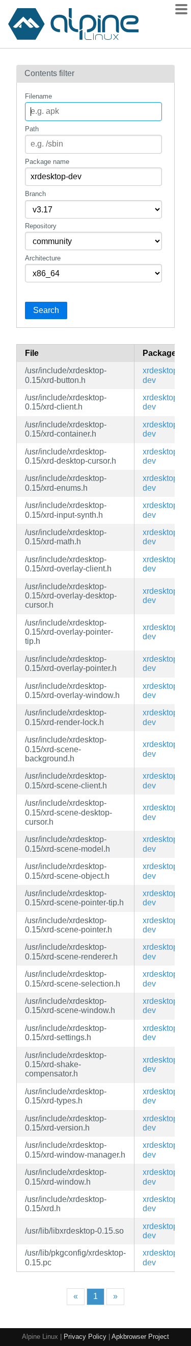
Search (46, 310)
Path (32, 129)
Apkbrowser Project (140, 1336)
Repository (41, 226)
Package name (47, 161)
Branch (35, 194)
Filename (38, 96)
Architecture (43, 258)
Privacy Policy (85, 1336)
